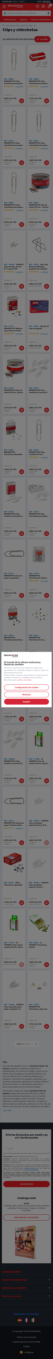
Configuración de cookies (26, 687)
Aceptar (26, 701)
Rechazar (26, 694)
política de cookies (25, 680)
